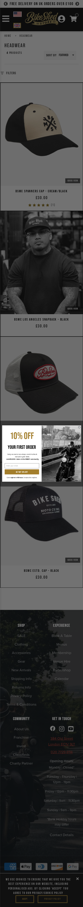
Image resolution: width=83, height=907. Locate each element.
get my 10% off (22, 472)
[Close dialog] (79, 427)
